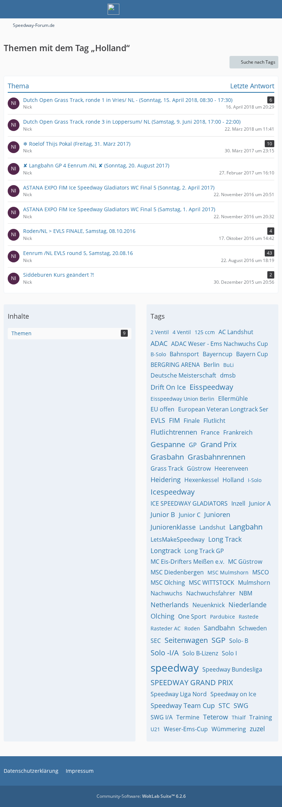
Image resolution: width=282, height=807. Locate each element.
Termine (187, 717)
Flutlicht (214, 421)
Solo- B (238, 641)
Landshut (212, 527)
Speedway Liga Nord (179, 694)
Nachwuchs (166, 593)
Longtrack (166, 550)
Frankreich (238, 432)
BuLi (228, 364)
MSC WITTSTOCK (211, 582)
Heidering (166, 479)
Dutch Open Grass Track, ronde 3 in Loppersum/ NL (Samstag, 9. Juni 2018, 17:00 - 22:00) (132, 121)
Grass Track (167, 468)
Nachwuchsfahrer (210, 593)
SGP (218, 640)
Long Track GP (204, 551)
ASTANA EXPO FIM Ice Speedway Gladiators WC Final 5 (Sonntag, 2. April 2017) (118, 187)
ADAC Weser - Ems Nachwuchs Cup (219, 344)
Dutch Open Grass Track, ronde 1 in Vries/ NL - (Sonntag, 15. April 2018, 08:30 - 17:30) (127, 99)
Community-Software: (141, 796)
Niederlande (247, 604)
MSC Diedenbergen (177, 572)
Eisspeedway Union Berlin (182, 398)
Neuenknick (208, 605)
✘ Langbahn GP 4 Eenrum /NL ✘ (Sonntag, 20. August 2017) (96, 165)
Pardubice (222, 616)
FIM (174, 420)
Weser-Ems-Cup (186, 729)
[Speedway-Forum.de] (113, 9)
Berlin (211, 365)
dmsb (228, 375)
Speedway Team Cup (183, 705)
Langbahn (246, 527)
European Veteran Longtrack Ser (223, 409)
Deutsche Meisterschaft (183, 375)
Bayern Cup (252, 354)
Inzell (238, 503)
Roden (192, 628)
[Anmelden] (254, 9)
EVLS (158, 420)
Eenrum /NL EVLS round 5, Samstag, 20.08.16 (78, 252)
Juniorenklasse (173, 527)
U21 (155, 729)
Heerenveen (231, 468)
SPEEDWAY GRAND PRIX (192, 682)
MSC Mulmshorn (228, 572)
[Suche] (235, 9)
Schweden (253, 628)
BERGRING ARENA (175, 365)
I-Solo (254, 480)
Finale (192, 421)
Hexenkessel (201, 480)
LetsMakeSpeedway (178, 539)
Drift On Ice (168, 387)
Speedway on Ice (233, 694)
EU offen (162, 409)
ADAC (159, 343)
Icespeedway (173, 492)
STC (224, 705)
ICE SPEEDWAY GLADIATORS (189, 503)
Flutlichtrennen (174, 432)
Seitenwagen (186, 640)
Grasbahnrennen (216, 457)
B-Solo (158, 354)
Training (260, 717)
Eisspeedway (211, 387)
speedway (175, 668)
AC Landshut (235, 332)
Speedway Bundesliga (232, 669)
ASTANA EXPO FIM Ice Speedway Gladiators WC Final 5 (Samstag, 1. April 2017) (119, 209)
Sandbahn (219, 627)
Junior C (189, 515)
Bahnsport (184, 354)
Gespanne (168, 444)
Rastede (248, 616)
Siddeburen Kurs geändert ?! (58, 274)
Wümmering (229, 729)
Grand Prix (218, 444)
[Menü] (272, 9)
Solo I (229, 653)
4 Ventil (182, 332)
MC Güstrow (245, 562)
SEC (156, 641)
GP (193, 445)
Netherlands (170, 604)
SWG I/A (162, 717)
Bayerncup (217, 354)
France (210, 432)
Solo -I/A (165, 653)
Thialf (239, 717)
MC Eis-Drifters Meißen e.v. (187, 562)
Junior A (260, 503)
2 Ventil (160, 332)
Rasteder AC (166, 628)
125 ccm (205, 332)
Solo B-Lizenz (200, 653)
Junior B (163, 514)
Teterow (215, 716)
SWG (241, 705)
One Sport (192, 616)
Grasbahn (167, 457)
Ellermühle (233, 398)
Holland (233, 480)
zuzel (257, 728)
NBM (245, 593)
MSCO (260, 572)
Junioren (217, 514)
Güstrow (199, 468)
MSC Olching (168, 582)
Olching (162, 616)
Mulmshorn (254, 582)
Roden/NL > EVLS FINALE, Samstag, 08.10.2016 (79, 230)
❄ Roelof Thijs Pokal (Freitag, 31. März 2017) (76, 143)
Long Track (225, 539)
